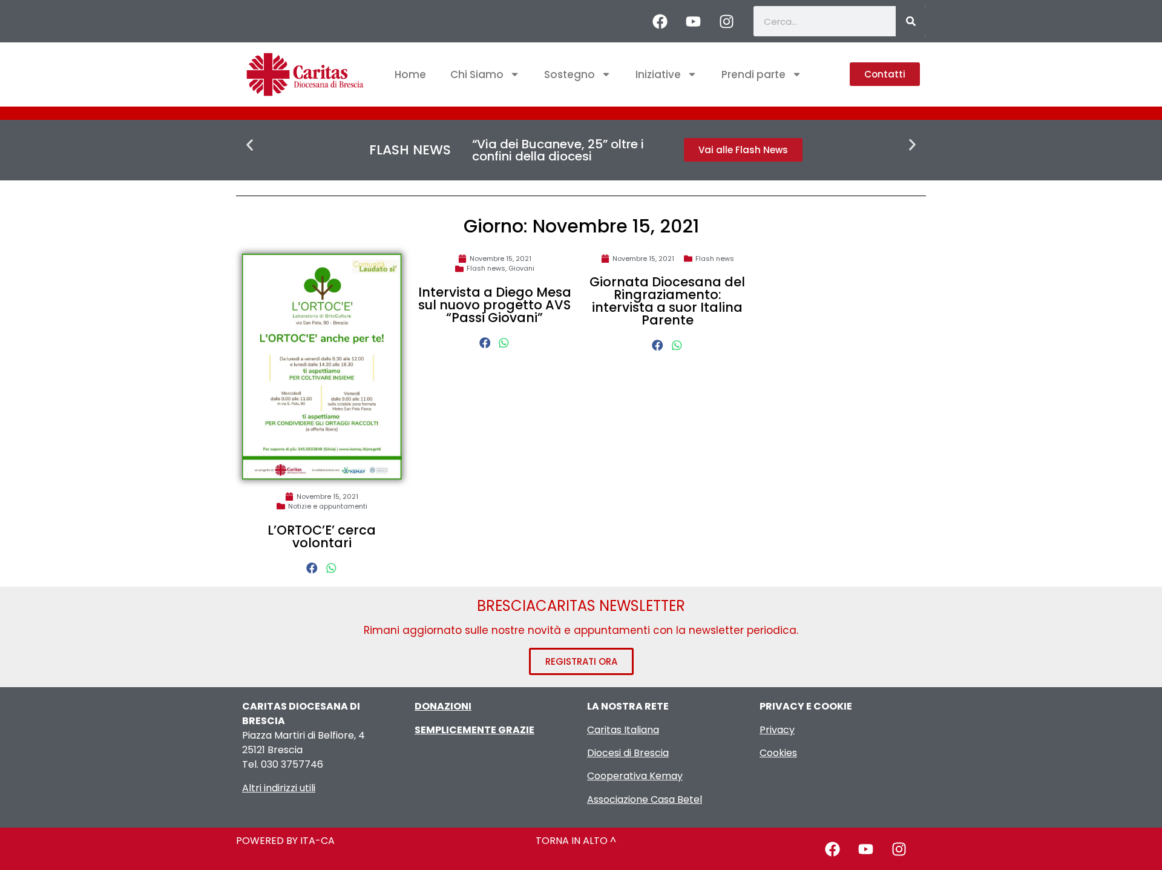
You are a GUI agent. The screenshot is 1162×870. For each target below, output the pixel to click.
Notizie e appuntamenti (327, 506)
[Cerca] (911, 21)
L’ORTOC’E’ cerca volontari (322, 536)
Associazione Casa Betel (644, 799)
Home (410, 74)
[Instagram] (726, 21)
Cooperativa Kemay (635, 776)
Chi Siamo (477, 74)
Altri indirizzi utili (278, 788)
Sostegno (569, 74)
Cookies (778, 753)
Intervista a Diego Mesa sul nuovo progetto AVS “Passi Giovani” (494, 304)
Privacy (777, 730)
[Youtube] (693, 21)
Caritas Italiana (623, 730)
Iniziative (658, 74)
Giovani (521, 268)
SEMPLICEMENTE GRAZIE (474, 730)
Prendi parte (753, 74)
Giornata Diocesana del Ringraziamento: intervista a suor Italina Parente (667, 301)
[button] (249, 145)
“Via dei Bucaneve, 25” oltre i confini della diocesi (558, 150)
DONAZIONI (443, 706)
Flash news (486, 268)
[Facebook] (660, 21)
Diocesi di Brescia (628, 753)
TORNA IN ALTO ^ (576, 841)
